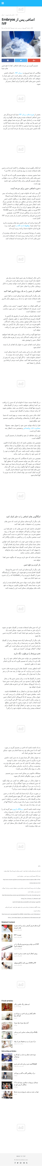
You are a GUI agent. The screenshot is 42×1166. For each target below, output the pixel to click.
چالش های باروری (10, 15)
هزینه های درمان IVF (26, 115)
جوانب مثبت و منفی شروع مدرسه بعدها (26, 1092)
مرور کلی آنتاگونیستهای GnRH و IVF (25, 963)
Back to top (21, 1156)
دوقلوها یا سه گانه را (23, 226)
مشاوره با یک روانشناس (31, 428)
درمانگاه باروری (17, 809)
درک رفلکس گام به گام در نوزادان (24, 1073)
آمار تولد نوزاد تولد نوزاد (21, 1023)
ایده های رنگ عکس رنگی (22, 1004)
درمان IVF (19, 73)
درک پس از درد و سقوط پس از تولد (25, 1041)
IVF (17, 15)
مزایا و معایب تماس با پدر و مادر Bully (25, 1032)
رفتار (3, 15)
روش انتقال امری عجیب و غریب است (25, 953)
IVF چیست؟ (17, 935)
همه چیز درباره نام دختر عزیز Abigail (25, 1064)
